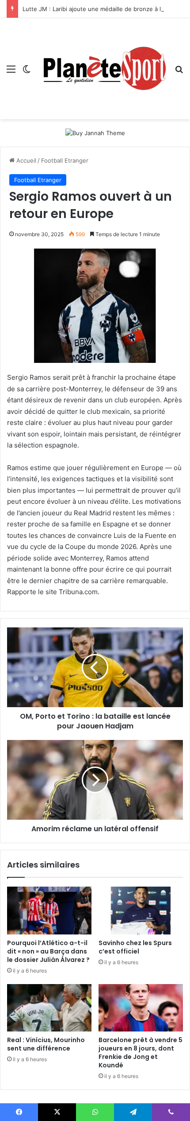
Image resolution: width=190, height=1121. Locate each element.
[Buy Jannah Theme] (95, 132)
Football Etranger (64, 160)
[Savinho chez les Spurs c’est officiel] (141, 910)
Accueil (25, 160)
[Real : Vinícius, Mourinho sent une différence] (49, 1008)
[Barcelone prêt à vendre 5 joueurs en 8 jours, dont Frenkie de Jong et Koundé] (141, 1008)
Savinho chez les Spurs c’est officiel (135, 947)
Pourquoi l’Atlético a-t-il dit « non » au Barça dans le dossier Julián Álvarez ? (48, 951)
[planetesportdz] (103, 68)
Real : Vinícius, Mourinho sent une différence (46, 1044)
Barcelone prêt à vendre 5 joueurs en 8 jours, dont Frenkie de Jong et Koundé (140, 1052)
